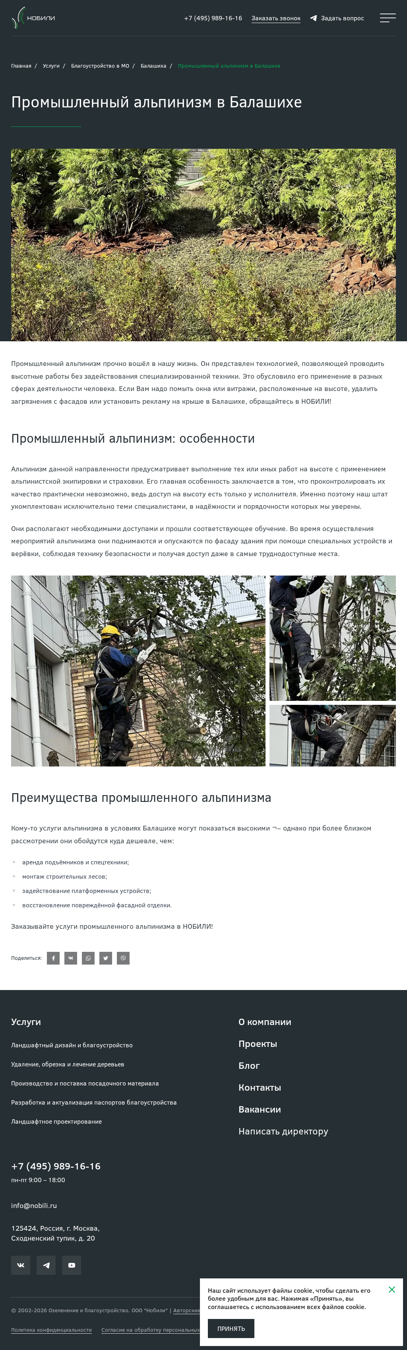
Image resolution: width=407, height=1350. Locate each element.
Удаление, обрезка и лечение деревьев (67, 1064)
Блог (249, 1065)
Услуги (51, 65)
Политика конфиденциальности (51, 1329)
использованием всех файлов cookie (310, 1306)
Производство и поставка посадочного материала (85, 1083)
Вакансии (259, 1108)
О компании (264, 1021)
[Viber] (123, 958)
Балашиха (154, 65)
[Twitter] (105, 958)
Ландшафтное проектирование (56, 1121)
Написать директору (283, 1130)
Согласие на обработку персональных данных (161, 1329)
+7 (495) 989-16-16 (213, 18)
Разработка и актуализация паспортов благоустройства (94, 1102)
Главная (21, 65)
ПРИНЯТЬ (231, 1328)
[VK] (70, 958)
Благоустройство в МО (100, 65)
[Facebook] (53, 958)
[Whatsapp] (88, 958)
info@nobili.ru (34, 1205)
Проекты (257, 1043)
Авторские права (195, 1310)
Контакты (259, 1086)
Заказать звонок (276, 18)
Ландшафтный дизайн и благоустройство (72, 1045)
